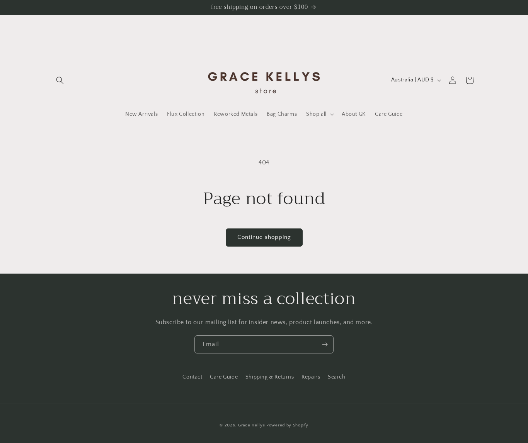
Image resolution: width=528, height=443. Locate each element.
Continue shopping (264, 237)
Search (337, 377)
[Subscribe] (324, 344)
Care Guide (224, 377)
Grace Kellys (251, 425)
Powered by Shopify (287, 425)
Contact (192, 377)
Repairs (310, 377)
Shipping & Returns (269, 377)
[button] (59, 80)
